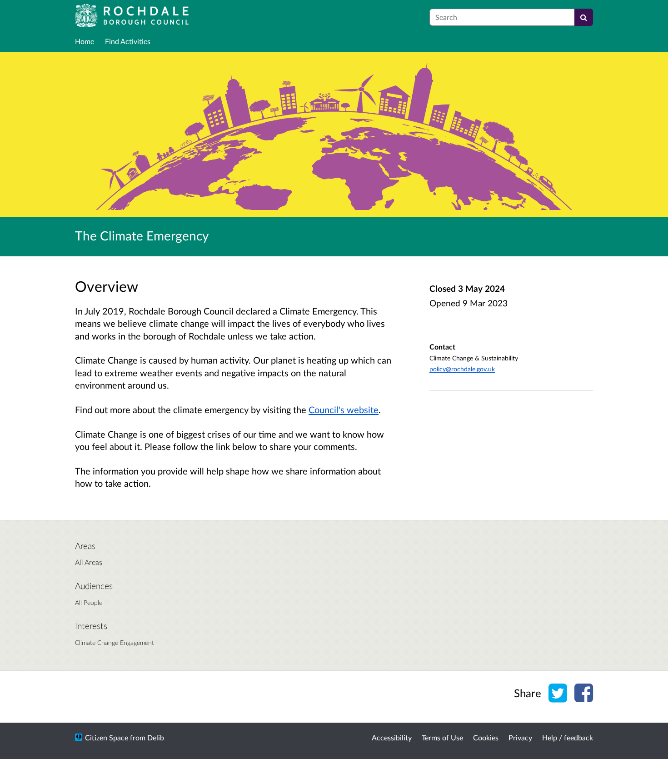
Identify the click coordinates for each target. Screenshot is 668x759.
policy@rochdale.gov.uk (462, 369)
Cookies (486, 737)
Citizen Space (106, 737)
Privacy (520, 737)
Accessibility (392, 737)
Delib (155, 737)
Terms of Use (442, 737)
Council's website (344, 409)
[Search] (583, 17)
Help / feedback (567, 737)
